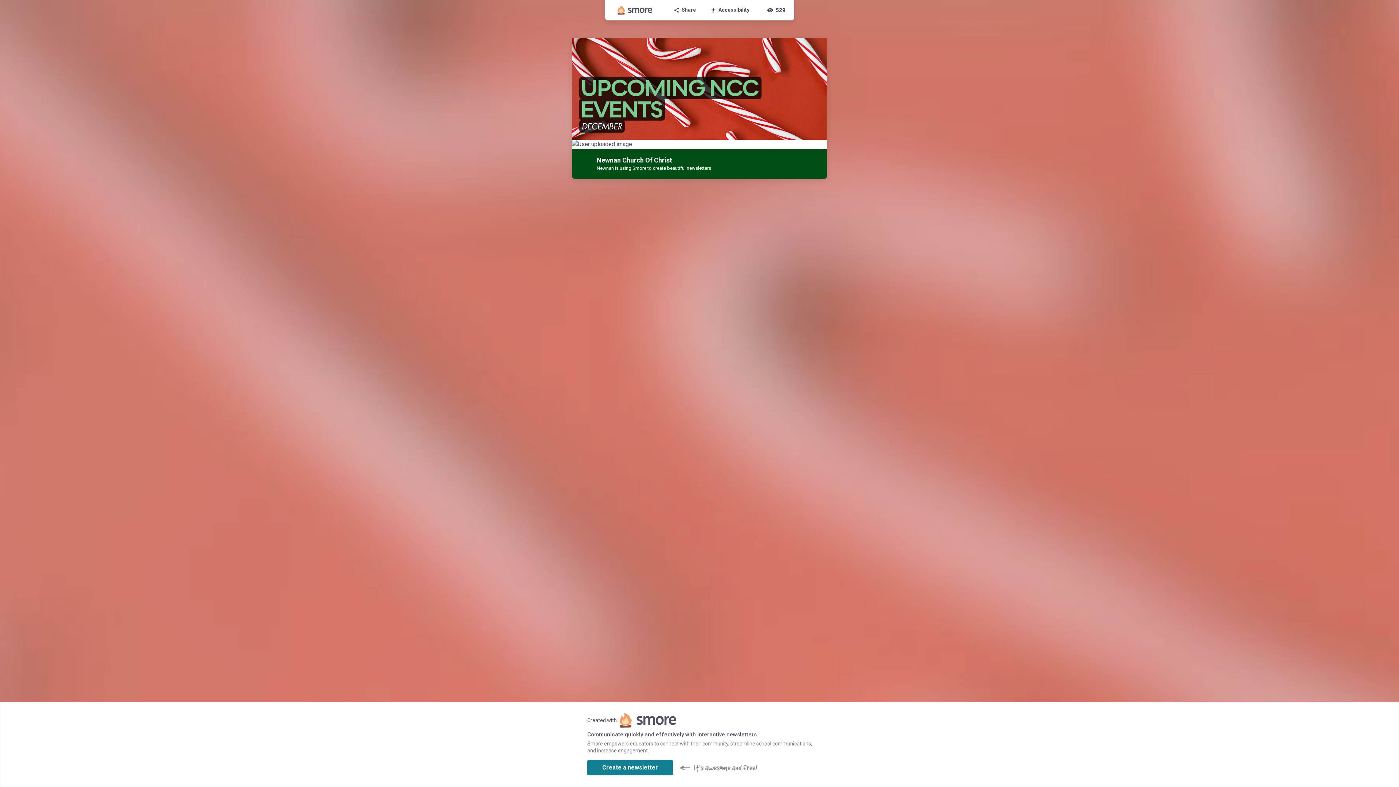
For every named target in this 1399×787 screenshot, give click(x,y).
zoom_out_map (820, 147)
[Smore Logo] (635, 10)
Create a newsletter (630, 767)
